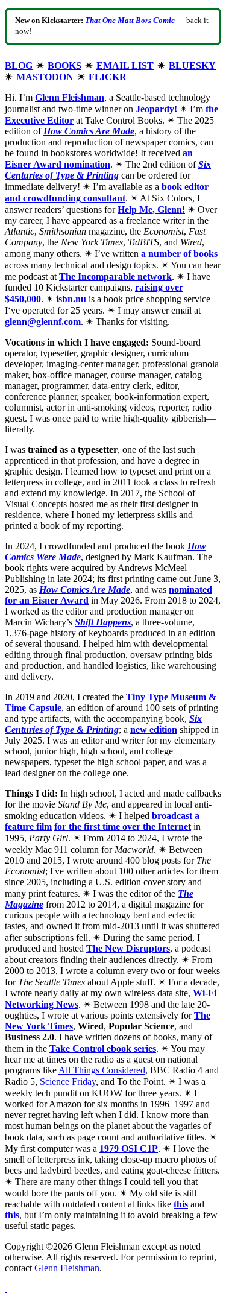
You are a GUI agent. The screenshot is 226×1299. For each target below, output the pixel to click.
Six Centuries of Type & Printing (108, 169)
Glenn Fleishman (69, 97)
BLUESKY (192, 65)
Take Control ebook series (102, 1048)
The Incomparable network (115, 276)
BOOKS (64, 65)
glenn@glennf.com (43, 322)
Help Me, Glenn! (151, 209)
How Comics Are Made (84, 589)
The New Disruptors (128, 948)
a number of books (179, 253)
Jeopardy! (156, 109)
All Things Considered (101, 1070)
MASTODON (45, 77)
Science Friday (68, 1081)
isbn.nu (71, 299)
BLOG (19, 65)
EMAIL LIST (125, 65)
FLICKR (108, 77)
